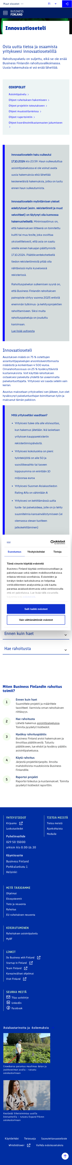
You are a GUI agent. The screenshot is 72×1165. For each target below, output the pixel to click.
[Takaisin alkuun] (65, 1156)
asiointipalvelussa (48, 723)
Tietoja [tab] (57, 551)
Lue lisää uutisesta (23, 331)
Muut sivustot (11, 3)
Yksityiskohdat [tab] (36, 551)
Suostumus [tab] (14, 551)
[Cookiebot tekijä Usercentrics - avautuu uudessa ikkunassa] (50, 542)
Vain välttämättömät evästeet (36, 619)
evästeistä (29, 596)
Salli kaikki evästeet (36, 608)
